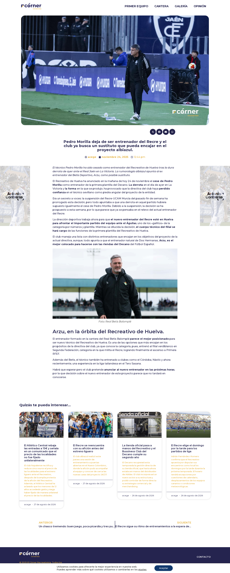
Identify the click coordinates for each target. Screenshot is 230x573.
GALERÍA (181, 6)
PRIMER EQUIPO (136, 6)
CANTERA (161, 6)
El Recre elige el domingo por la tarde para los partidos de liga (187, 448)
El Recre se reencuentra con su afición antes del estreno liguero (88, 448)
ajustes (142, 569)
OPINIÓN (200, 6)
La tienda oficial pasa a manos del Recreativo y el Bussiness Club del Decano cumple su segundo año (139, 451)
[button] (153, 132)
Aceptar (163, 568)
